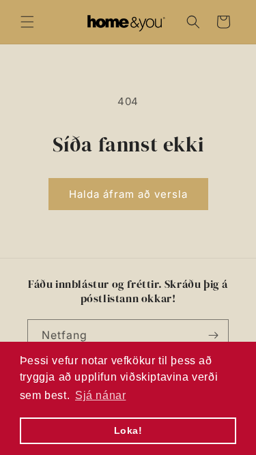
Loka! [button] (128, 430)
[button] (27, 22)
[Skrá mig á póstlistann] (213, 335)
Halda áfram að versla (128, 194)
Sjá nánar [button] (100, 395)
